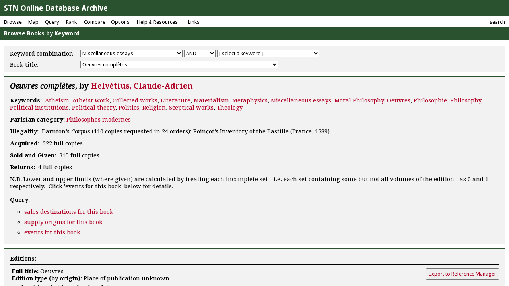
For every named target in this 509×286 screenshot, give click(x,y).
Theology (230, 107)
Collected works (135, 100)
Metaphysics (250, 100)
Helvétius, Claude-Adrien (142, 86)
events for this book (52, 232)
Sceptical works (191, 107)
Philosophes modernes (98, 119)
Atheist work (90, 100)
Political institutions (39, 107)
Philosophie (430, 100)
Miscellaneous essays (301, 100)
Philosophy (465, 100)
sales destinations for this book (68, 211)
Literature (175, 100)
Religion (154, 107)
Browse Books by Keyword (42, 33)
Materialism (211, 100)
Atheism (57, 100)
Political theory (93, 107)
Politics (129, 107)
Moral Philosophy (359, 100)
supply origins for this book (63, 222)
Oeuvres (398, 100)
